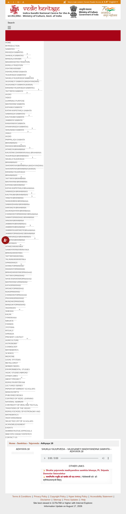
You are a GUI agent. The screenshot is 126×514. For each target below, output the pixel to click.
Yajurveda (34, 443)
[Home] (8, 2)
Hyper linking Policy (78, 496)
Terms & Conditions (21, 496)
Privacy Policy (40, 496)
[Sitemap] (23, 2)
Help (83, 499)
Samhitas (22, 443)
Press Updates (71, 499)
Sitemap (57, 499)
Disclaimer (45, 499)
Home (12, 443)
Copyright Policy (58, 496)
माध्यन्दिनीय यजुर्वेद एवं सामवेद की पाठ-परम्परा (63, 476)
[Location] (13, 2)
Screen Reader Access (92, 2)
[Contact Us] (18, 2)
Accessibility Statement (101, 496)
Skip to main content (75, 2)
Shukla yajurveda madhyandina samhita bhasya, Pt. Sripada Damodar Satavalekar (76, 472)
